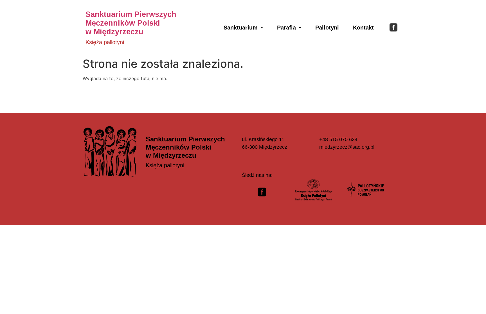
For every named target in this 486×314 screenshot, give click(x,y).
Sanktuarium (241, 27)
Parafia (286, 27)
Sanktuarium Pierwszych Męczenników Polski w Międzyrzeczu (131, 23)
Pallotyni (327, 27)
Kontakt (363, 27)
